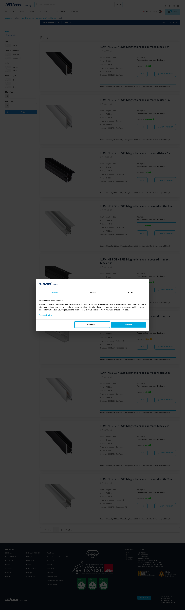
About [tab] (130, 292)
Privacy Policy (45, 315)
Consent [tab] (55, 292)
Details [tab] (92, 292)
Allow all (128, 325)
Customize (90, 325)
